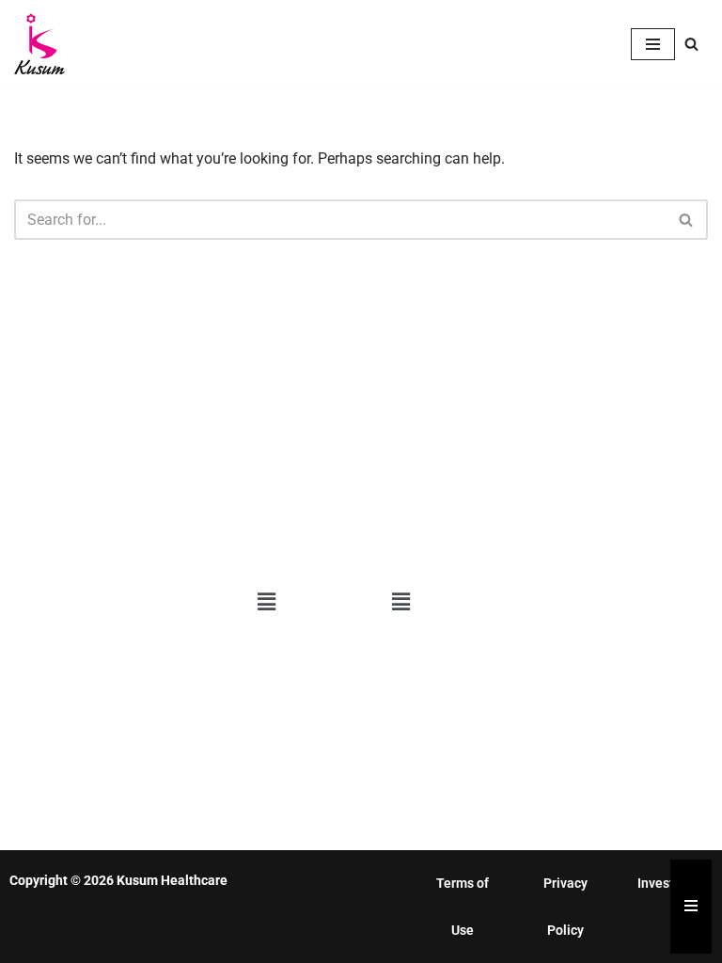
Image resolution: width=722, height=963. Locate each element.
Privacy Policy (565, 907)
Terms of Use (462, 907)
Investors (665, 883)
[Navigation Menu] (653, 44)
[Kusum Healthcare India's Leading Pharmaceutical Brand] (40, 43)
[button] (267, 603)
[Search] (691, 44)
